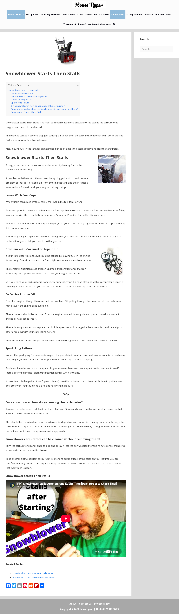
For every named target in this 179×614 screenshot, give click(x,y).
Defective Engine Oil (21, 99)
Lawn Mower (68, 14)
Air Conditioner (163, 14)
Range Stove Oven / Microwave (94, 24)
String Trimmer (134, 14)
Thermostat (69, 24)
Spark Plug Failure (20, 102)
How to (20, 14)
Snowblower (117, 14)
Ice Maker (104, 14)
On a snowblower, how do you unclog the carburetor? (38, 106)
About (73, 603)
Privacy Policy (101, 603)
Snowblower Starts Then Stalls (24, 90)
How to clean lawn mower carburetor (33, 573)
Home (11, 14)
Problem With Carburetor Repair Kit (29, 96)
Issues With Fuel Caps (22, 93)
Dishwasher (91, 14)
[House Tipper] (89, 5)
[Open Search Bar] (114, 24)
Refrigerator (32, 14)
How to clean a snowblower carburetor (34, 577)
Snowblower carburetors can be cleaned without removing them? (44, 109)
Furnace (149, 14)
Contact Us (85, 603)
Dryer (80, 14)
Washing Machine (50, 14)
